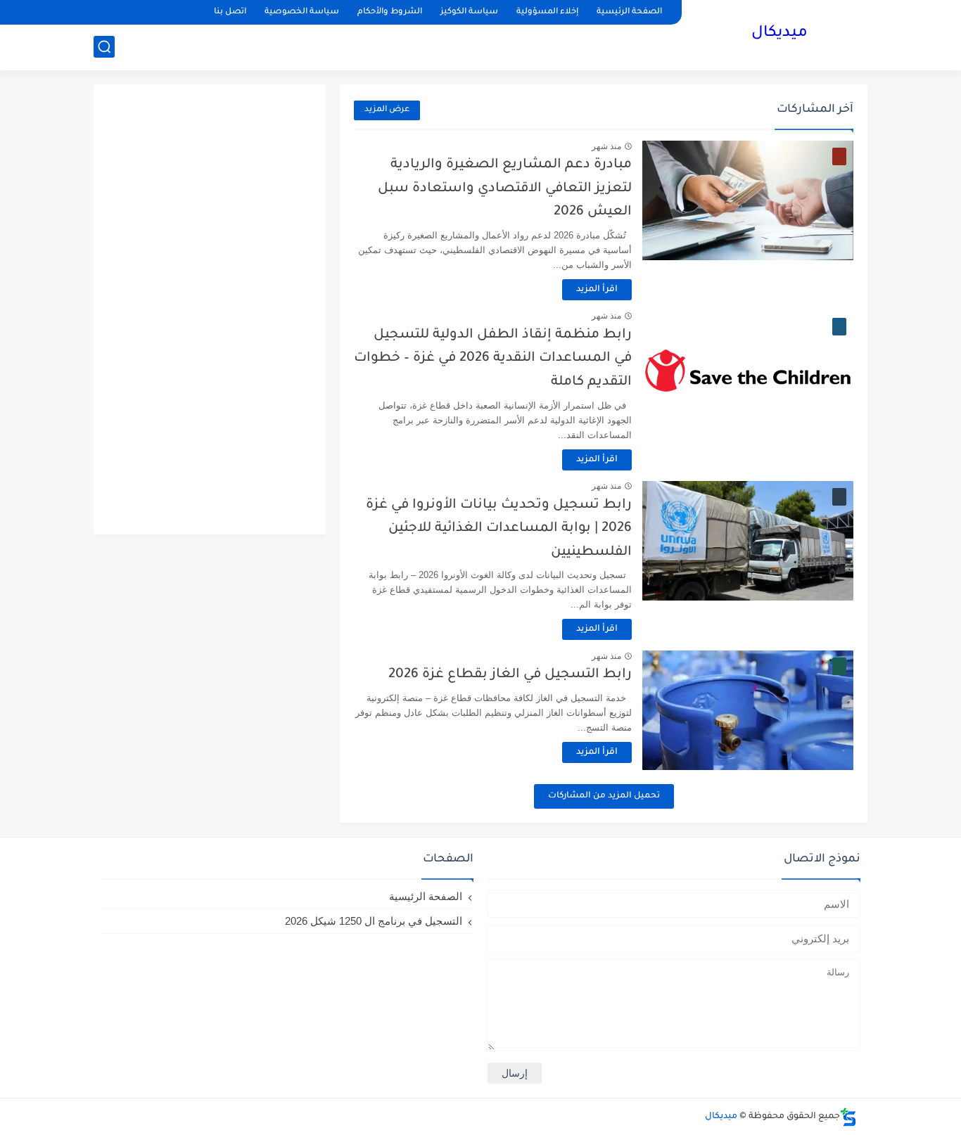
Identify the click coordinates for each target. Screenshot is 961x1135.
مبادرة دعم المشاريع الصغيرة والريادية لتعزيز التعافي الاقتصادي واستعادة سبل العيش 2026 (505, 188)
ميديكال (779, 33)
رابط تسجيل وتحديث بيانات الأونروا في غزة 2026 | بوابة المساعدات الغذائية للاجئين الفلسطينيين (499, 529)
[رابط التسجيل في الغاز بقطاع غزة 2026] (747, 710)
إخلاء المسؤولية (547, 12)
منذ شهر (606, 146)
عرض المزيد (386, 110)
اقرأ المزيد (597, 290)
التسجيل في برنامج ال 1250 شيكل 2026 (373, 921)
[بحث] (104, 47)
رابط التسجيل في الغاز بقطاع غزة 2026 (510, 674)
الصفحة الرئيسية (629, 12)
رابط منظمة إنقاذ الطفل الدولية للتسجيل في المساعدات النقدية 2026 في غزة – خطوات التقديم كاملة (493, 359)
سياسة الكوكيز (469, 12)
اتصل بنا (230, 12)
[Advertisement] (210, 309)
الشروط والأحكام (389, 12)
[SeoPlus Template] (848, 1117)
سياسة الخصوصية (302, 12)
